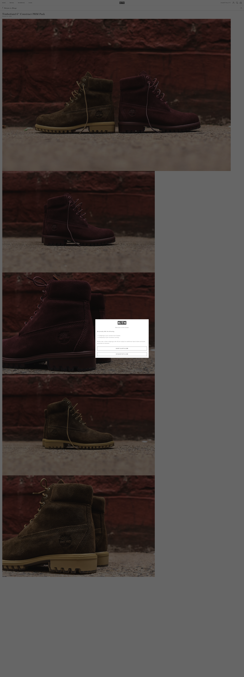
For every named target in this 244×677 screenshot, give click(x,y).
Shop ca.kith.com (122, 348)
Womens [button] (21, 3)
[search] (237, 3)
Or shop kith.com (122, 354)
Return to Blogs (10, 8)
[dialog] (122, 338)
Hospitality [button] (226, 3)
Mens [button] (12, 3)
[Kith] (122, 3)
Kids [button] (30, 3)
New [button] (4, 3)
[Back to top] (241, 8)
